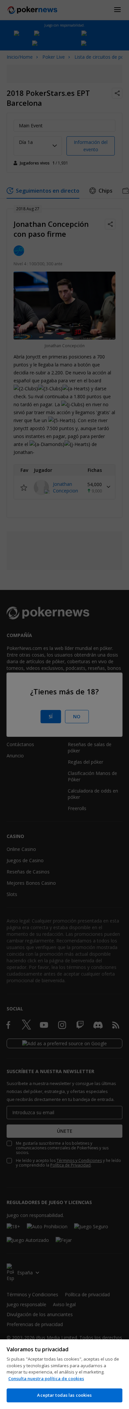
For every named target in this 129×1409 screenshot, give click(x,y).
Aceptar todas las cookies (64, 1395)
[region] (64, 1374)
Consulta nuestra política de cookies (46, 1378)
